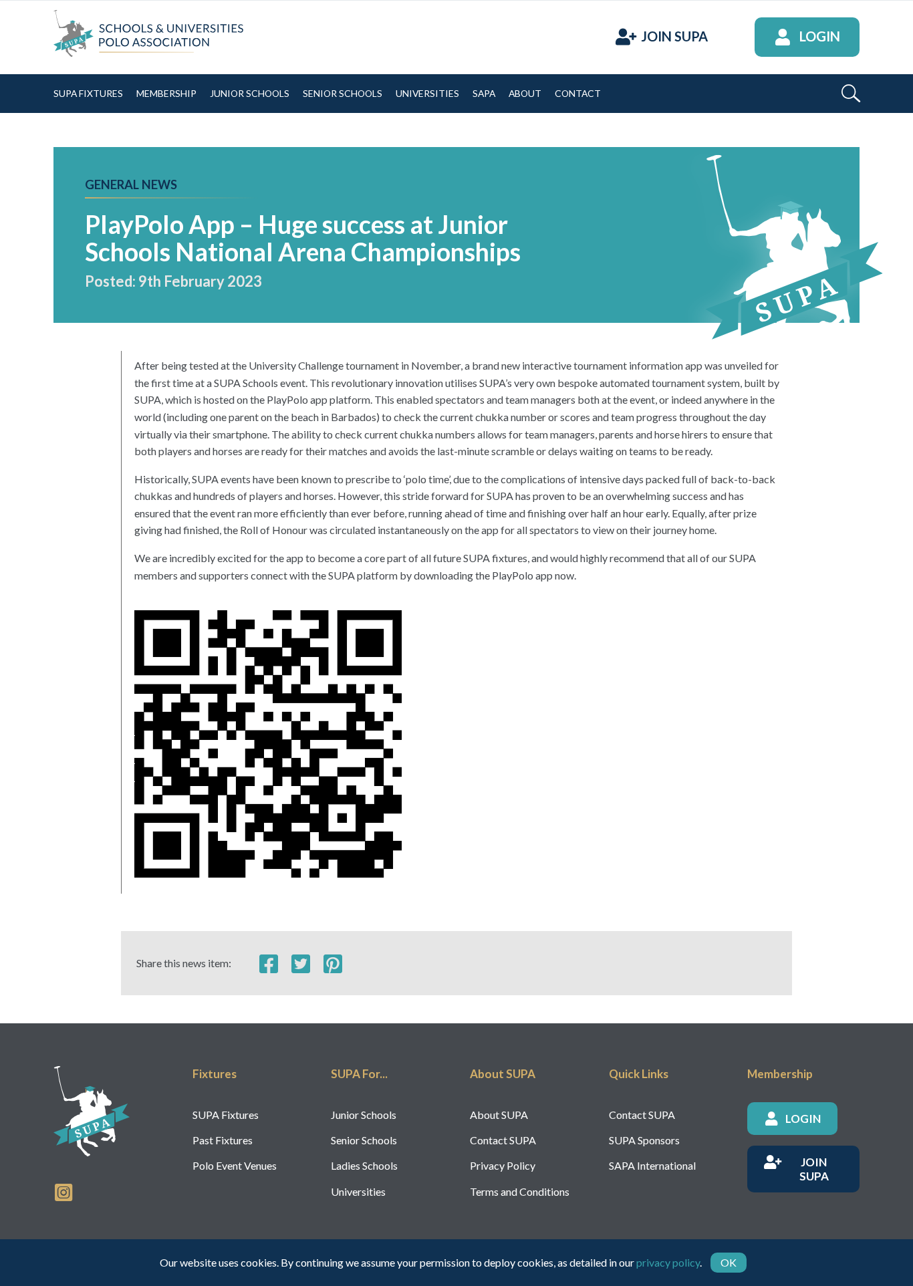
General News (131, 184)
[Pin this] (333, 963)
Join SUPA (674, 37)
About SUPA (499, 1114)
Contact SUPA (503, 1140)
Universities (358, 1191)
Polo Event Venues (234, 1165)
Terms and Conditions (519, 1191)
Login (819, 37)
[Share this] (268, 963)
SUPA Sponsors (644, 1140)
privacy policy (668, 1262)
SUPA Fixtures (225, 1114)
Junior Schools (363, 1114)
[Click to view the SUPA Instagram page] (63, 1191)
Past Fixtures (222, 1140)
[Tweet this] (300, 963)
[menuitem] (88, 93)
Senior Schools (364, 1140)
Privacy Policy (502, 1165)
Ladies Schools (364, 1165)
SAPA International (652, 1165)
